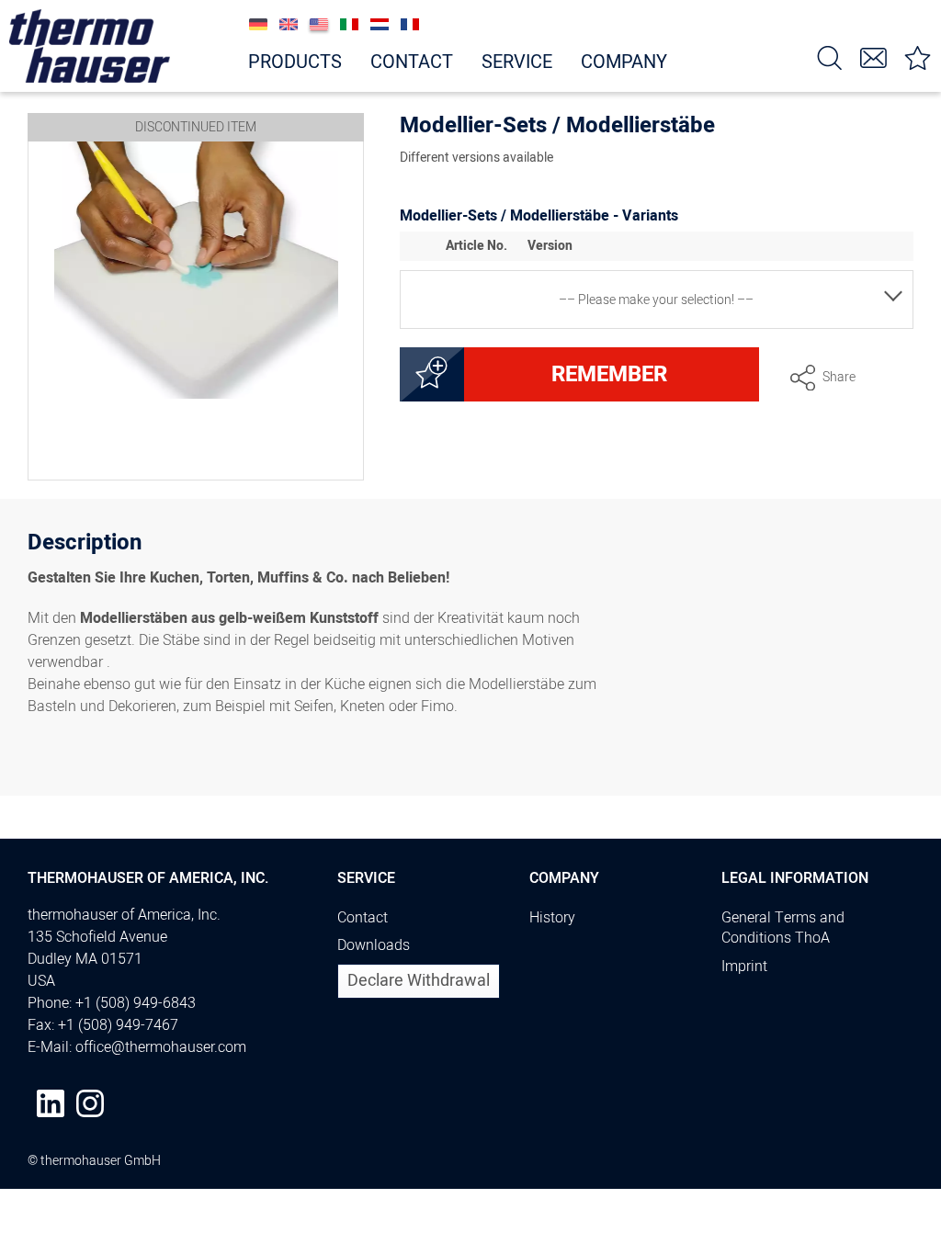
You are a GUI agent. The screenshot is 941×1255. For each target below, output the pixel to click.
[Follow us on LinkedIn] (50, 1103)
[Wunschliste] (918, 56)
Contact (362, 918)
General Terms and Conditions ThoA (783, 928)
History (552, 918)
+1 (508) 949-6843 (135, 1003)
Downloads (373, 945)
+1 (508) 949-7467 (118, 1025)
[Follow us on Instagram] (90, 1103)
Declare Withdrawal (418, 980)
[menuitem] (829, 56)
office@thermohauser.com (160, 1047)
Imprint (744, 966)
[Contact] (874, 56)
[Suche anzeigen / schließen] (829, 56)
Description (85, 545)
